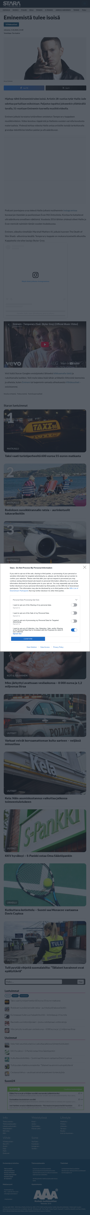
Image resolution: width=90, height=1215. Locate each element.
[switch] (74, 605)
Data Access (45, 647)
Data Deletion (32, 647)
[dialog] (45, 607)
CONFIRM (28, 639)
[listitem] (45, 600)
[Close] (85, 568)
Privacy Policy (58, 647)
